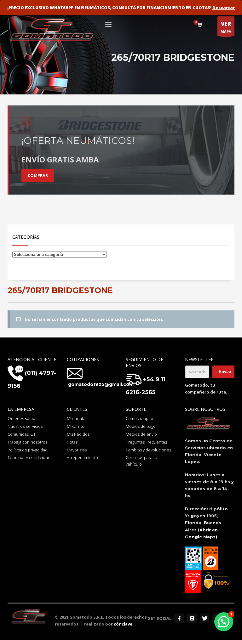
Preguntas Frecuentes (146, 442)
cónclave (123, 624)
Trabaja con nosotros (27, 442)
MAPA (226, 27)
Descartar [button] (223, 7)
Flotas (72, 442)
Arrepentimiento (82, 457)
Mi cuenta (76, 418)
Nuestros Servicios (25, 426)
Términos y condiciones (30, 457)
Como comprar (140, 418)
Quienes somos (22, 418)
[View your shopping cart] (199, 25)
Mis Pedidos (78, 434)
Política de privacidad (28, 450)
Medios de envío (141, 434)
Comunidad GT (22, 434)
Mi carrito (75, 426)
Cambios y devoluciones (148, 450)
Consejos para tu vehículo (141, 461)
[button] (223, 621)
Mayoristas (77, 450)
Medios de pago (141, 426)
